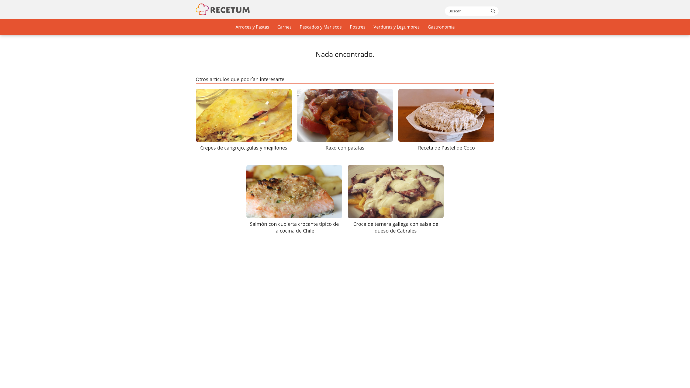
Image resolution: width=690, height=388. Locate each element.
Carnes (284, 27)
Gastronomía (441, 27)
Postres (357, 27)
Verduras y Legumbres (397, 27)
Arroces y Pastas (252, 27)
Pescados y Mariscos (321, 27)
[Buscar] (493, 10)
